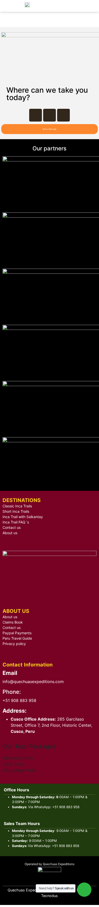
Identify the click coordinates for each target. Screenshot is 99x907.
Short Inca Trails (16, 511)
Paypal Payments (17, 633)
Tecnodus (49, 895)
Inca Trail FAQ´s (16, 522)
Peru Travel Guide (17, 638)
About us (10, 533)
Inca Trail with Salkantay (23, 517)
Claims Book (13, 622)
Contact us (12, 527)
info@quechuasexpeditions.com (33, 681)
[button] (49, 129)
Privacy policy (14, 643)
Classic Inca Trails (17, 506)
